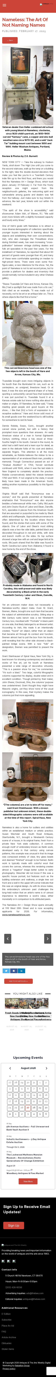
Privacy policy (9, 1368)
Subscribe (6, 1319)
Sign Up (13, 1225)
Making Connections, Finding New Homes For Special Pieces (33, 1016)
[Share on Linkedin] (21, 970)
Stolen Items (8, 1349)
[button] (7, 939)
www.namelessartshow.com (16, 914)
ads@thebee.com (34, 1293)
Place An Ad (8, 1325)
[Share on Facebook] (14, 970)
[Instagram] (15, 1262)
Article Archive (9, 1337)
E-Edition (6, 1314)
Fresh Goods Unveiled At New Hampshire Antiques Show (18, 1016)
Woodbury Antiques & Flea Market (25, 1173)
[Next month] (46, 1068)
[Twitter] (9, 1262)
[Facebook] (4, 1262)
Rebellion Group (22, 1365)
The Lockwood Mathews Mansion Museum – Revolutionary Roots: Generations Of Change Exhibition (25, 1158)
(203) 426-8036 (13, 1287)
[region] (27, 945)
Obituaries (6, 1343)
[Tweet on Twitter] (6, 970)
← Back (10, 40)
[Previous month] (10, 1068)
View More (28, 1181)
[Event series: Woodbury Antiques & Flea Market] (31, 1170)
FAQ (4, 1331)
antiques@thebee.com (34, 1299)
